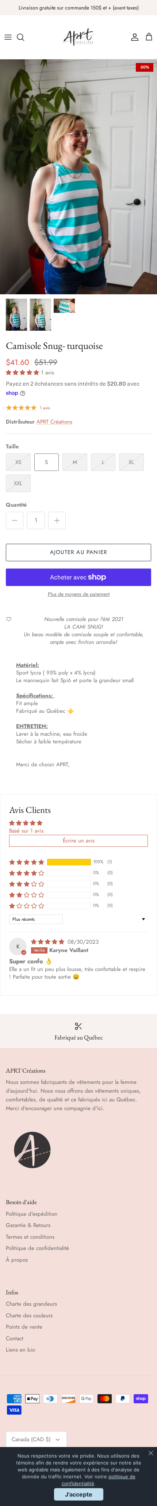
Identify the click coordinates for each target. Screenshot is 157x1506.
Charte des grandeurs (31, 1304)
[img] (48, 942)
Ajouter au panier (78, 552)
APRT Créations (54, 422)
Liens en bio (20, 1350)
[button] (23, 373)
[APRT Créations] (78, 37)
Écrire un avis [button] (79, 841)
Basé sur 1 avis (26, 831)
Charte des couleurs (29, 1316)
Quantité (16, 505)
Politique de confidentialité (37, 1248)
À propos (17, 1260)
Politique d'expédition (31, 1214)
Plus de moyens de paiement (79, 594)
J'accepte (78, 1494)
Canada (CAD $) (31, 1439)
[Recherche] (24, 37)
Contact (14, 1338)
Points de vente (24, 1327)
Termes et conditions (30, 1237)
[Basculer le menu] (8, 37)
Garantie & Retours (28, 1225)
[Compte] (133, 37)
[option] (78, 176)
